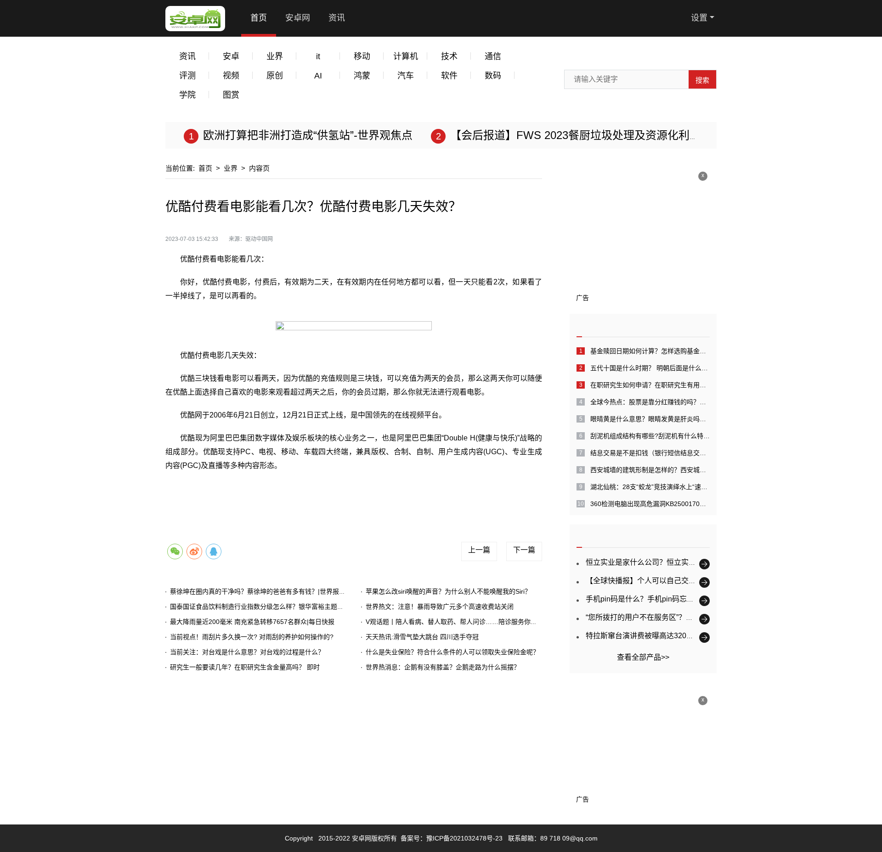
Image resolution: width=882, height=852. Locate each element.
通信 (493, 56)
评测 (187, 75)
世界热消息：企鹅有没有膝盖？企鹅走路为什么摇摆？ (443, 667)
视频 (231, 75)
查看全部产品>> (643, 657)
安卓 (231, 56)
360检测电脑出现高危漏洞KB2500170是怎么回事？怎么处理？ (650, 503)
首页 (258, 17)
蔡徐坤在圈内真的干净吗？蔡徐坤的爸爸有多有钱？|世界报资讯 (261, 591)
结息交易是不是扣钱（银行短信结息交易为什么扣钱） (650, 453)
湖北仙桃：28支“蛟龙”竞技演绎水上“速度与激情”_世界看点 (650, 486)
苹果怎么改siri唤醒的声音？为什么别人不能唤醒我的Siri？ (448, 591)
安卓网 (297, 17)
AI (318, 75)
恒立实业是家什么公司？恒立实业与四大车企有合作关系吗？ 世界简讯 (700, 562)
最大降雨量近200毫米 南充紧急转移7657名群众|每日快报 (252, 621)
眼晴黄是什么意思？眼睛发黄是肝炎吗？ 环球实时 (650, 419)
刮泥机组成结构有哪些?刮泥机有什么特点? (650, 436)
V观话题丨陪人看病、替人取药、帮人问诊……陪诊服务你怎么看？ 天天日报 (475, 621)
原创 (274, 75)
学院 (187, 95)
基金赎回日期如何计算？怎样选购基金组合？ (650, 351)
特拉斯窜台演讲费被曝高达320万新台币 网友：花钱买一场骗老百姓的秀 (703, 636)
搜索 (702, 80)
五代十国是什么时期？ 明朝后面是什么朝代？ (650, 368)
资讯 (336, 17)
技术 (449, 56)
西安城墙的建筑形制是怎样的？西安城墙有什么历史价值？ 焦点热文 (650, 469)
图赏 (231, 95)
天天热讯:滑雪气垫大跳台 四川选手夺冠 (422, 636)
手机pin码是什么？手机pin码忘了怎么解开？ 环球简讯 (674, 599)
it (318, 56)
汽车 (405, 75)
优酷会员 (306, 495)
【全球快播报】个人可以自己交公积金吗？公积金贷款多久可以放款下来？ (707, 581)
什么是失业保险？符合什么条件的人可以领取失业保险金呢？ (452, 652)
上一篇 (479, 550)
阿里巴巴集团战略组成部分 (366, 495)
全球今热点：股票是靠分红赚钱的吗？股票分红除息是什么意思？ (650, 402)
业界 (274, 56)
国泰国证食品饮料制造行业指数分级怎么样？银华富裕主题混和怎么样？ (273, 606)
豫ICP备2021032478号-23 (464, 838)
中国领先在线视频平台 (446, 495)
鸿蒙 (362, 75)
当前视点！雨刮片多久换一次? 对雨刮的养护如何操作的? (252, 636)
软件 (449, 75)
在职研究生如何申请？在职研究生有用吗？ (650, 385)
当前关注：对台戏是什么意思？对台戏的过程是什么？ (247, 652)
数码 (493, 75)
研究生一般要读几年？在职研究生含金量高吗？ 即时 (245, 667)
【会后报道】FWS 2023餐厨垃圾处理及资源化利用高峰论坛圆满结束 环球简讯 (643, 135)
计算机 (405, 56)
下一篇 (524, 550)
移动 (362, 56)
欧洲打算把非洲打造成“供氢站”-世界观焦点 (308, 135)
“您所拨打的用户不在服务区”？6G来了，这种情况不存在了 (681, 617)
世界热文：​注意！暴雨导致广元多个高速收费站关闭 (440, 606)
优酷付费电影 (264, 495)
